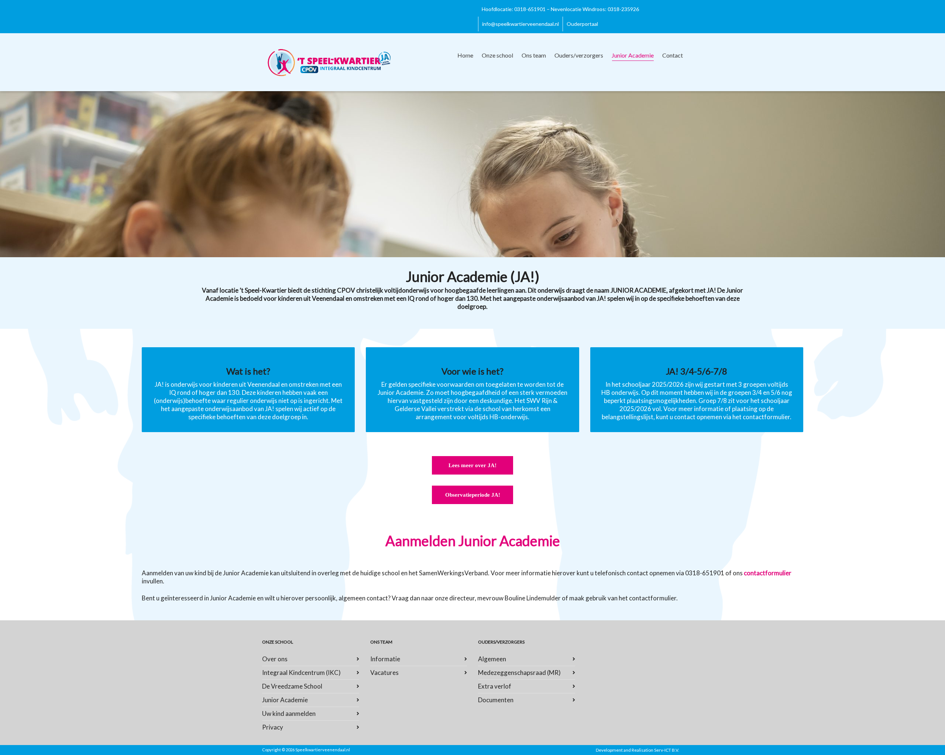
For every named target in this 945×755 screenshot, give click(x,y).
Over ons (275, 659)
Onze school (497, 55)
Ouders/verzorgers (578, 55)
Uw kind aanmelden (289, 713)
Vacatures (384, 672)
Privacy (272, 727)
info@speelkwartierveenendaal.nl (520, 24)
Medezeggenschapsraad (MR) (519, 672)
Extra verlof (494, 686)
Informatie (385, 659)
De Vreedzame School (292, 686)
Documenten (495, 700)
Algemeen (492, 659)
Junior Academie (633, 55)
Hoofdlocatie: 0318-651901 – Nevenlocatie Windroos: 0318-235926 (560, 9)
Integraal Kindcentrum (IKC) (301, 672)
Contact (672, 55)
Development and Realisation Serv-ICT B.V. (637, 750)
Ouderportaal (582, 24)
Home (465, 55)
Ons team (534, 55)
